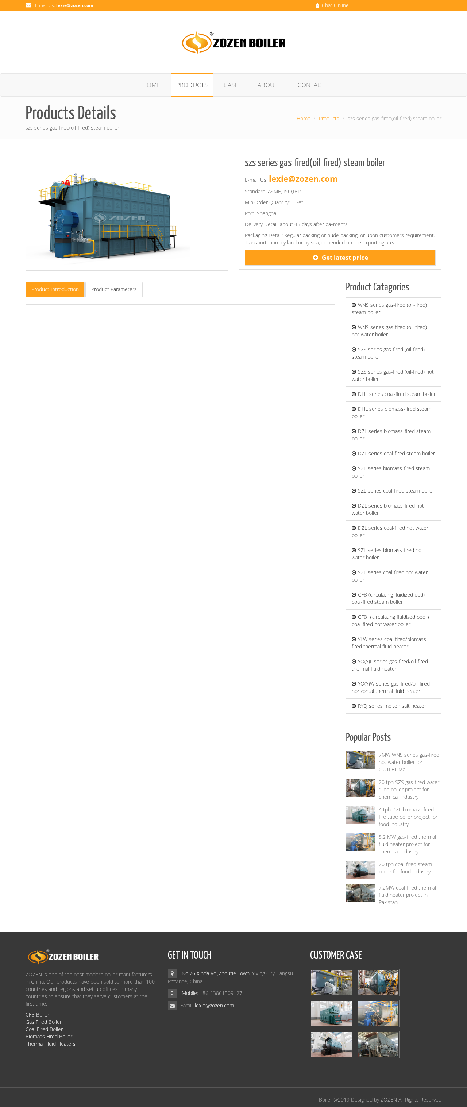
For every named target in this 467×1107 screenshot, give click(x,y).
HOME (151, 85)
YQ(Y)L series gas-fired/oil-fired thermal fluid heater (390, 665)
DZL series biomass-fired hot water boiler (388, 509)
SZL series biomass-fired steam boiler (391, 472)
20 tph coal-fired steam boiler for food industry (405, 868)
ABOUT (268, 85)
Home (303, 118)
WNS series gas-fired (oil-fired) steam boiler (389, 308)
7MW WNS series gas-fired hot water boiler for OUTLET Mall (409, 762)
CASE (231, 85)
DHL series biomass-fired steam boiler (391, 412)
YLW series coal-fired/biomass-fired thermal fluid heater (390, 643)
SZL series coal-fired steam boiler (396, 490)
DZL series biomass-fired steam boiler (391, 435)
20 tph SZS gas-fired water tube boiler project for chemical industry (409, 789)
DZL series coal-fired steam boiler (396, 453)
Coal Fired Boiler (44, 1029)
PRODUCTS (192, 85)
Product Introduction (55, 289)
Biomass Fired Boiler (49, 1036)
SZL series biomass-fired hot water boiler (387, 554)
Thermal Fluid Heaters (51, 1043)
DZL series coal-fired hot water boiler (390, 531)
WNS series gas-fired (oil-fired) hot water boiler (389, 331)
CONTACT (311, 85)
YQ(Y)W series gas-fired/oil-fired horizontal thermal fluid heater (391, 687)
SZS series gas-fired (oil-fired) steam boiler (388, 353)
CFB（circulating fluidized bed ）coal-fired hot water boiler (392, 620)
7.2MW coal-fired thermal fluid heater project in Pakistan (407, 895)
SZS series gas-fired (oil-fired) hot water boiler (393, 375)
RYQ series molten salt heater (392, 705)
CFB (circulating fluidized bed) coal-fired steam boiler (388, 598)
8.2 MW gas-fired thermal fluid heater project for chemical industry (407, 844)
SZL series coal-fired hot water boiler (390, 576)
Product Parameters (114, 289)
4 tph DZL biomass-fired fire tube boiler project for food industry (408, 817)
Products (329, 118)
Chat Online (334, 5)
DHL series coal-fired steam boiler (397, 393)
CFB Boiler (37, 1014)
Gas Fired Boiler (44, 1021)
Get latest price (345, 257)
